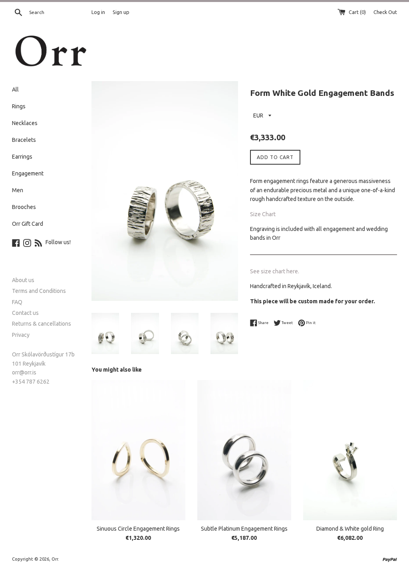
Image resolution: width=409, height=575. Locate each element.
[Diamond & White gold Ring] (350, 450)
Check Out (385, 12)
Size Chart (263, 214)
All (15, 89)
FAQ (17, 302)
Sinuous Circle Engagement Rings (138, 528)
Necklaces (25, 123)
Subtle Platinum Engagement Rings (244, 528)
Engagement (28, 173)
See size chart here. (274, 271)
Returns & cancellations (41, 323)
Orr (55, 559)
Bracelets (24, 140)
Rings (19, 106)
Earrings (22, 156)
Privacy (21, 335)
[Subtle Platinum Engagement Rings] (244, 450)
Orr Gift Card (27, 224)
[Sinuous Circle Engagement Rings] (138, 450)
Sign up (121, 12)
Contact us (25, 313)
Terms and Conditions (39, 291)
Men (17, 190)
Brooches (24, 207)
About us (23, 280)
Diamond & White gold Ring (350, 528)
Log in (98, 12)
